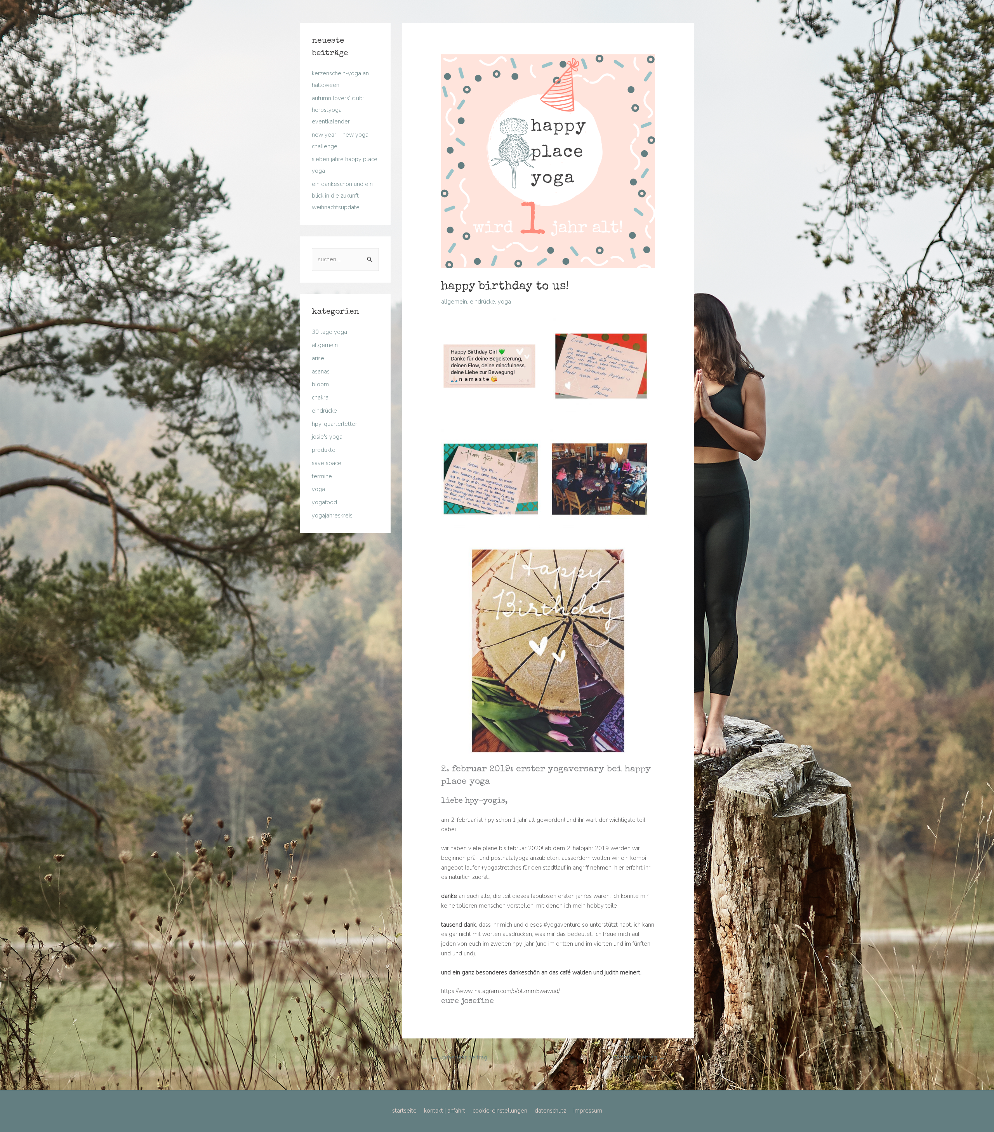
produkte (323, 450)
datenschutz (550, 1111)
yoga (318, 489)
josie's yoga (327, 437)
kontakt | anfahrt (444, 1111)
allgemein (325, 345)
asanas (321, 371)
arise (318, 358)
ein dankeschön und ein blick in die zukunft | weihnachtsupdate (342, 195)
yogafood (324, 502)
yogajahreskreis (332, 515)
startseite (404, 1111)
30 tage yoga (329, 332)
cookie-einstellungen (500, 1111)
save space (326, 463)
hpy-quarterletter (334, 424)
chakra (320, 397)
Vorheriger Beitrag (459, 1057)
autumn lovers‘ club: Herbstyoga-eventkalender (338, 109)
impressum (587, 1111)
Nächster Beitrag (639, 1057)
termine (322, 476)
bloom (320, 384)
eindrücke (324, 411)
